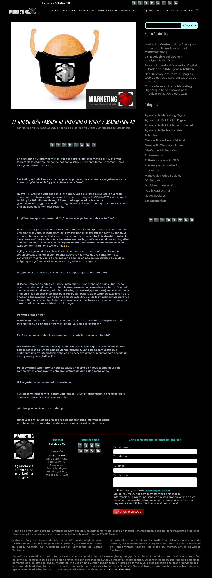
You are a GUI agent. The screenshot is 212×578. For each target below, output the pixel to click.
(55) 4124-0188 (56, 443)
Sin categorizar (155, 200)
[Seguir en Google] (170, 3)
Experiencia (128, 10)
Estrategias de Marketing (113, 127)
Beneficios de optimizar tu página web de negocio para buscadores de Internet (170, 77)
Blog (160, 10)
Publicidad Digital (157, 190)
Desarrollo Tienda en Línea (164, 145)
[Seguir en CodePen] (164, 3)
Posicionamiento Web (160, 185)
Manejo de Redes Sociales (163, 175)
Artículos (151, 135)
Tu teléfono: (121, 456)
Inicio (55, 10)
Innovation (152, 170)
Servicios (85, 10)
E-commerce (154, 155)
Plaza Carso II (57, 455)
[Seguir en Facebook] (134, 3)
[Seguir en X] (140, 3)
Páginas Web (154, 180)
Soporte (172, 10)
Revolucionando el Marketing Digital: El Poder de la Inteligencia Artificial (171, 67)
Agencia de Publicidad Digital (166, 120)
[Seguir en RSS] (176, 3)
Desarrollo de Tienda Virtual (165, 140)
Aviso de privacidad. (119, 569)
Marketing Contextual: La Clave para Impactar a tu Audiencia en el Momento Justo (170, 48)
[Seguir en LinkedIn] (152, 3)
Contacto (187, 10)
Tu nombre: (121, 446)
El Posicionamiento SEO (162, 160)
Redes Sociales (155, 195)
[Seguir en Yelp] (158, 3)
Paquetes (148, 10)
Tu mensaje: (121, 475)
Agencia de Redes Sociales (163, 130)
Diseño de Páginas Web (161, 150)
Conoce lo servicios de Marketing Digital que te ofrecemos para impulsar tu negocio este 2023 (168, 90)
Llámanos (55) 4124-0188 (56, 3)
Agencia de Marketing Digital (77, 127)
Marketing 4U (30, 127)
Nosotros (69, 10)
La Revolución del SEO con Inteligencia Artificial (164, 58)
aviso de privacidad (157, 490)
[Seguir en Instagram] (146, 3)
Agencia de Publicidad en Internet (169, 125)
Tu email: (119, 465)
